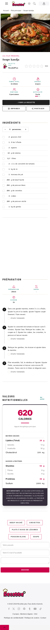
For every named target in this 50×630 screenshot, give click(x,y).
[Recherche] (34, 3)
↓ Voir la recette (26, 102)
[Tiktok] (40, 609)
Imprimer (15, 108)
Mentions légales (26, 614)
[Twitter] (13, 609)
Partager (39, 108)
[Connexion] (44, 3)
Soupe (36, 536)
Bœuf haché (16, 522)
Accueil (6, 10)
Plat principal (16, 10)
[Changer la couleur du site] (29, 3)
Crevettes (34, 522)
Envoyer (25, 570)
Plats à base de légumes (25, 529)
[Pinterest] (24, 608)
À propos (16, 614)
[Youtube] (35, 609)
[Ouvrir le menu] (7, 3)
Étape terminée (18, 318)
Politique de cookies (31, 618)
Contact (43, 618)
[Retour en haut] (4, 627)
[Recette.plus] (20, 4)
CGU (35, 614)
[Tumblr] (29, 608)
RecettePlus (13, 68)
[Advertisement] (25, 248)
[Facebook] (9, 609)
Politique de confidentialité (13, 618)
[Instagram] (18, 608)
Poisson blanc (18, 536)
